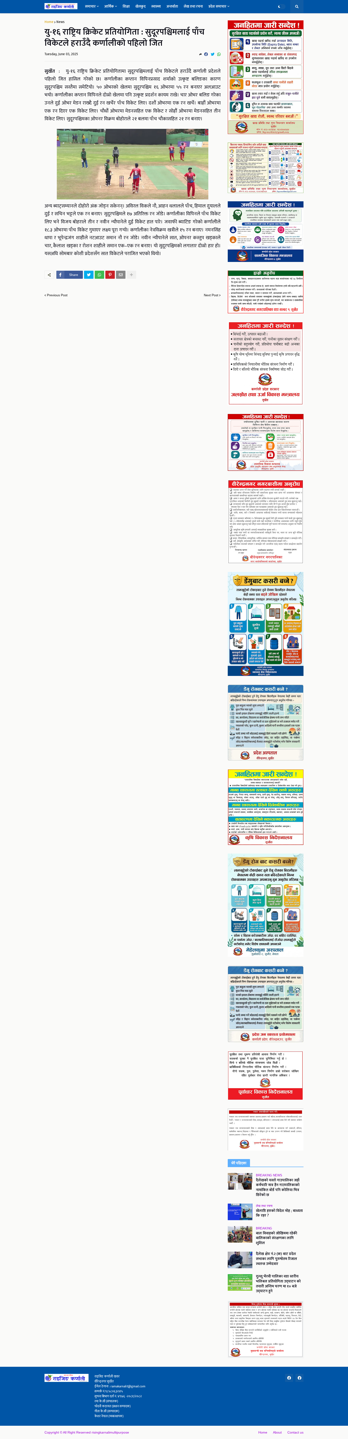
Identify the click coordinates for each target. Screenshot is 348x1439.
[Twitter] (212, 54)
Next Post (211, 295)
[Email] (120, 275)
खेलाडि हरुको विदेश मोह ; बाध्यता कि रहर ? (279, 1214)
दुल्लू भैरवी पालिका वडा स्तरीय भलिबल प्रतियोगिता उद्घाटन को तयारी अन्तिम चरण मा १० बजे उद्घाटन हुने (278, 1284)
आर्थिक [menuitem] (109, 6)
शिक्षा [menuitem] (126, 6)
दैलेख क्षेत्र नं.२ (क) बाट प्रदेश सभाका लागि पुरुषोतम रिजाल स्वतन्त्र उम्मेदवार (276, 1259)
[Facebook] (206, 54)
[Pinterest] (110, 275)
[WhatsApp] (219, 54)
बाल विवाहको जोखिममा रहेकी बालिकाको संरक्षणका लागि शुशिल (276, 1238)
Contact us (295, 1432)
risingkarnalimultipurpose (110, 1432)
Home (49, 22)
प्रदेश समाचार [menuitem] (217, 6)
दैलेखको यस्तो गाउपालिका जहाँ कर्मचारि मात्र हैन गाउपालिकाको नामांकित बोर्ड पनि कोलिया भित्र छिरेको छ (277, 1188)
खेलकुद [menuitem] (140, 6)
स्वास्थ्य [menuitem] (156, 6)
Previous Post (57, 295)
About (277, 1432)
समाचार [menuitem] (90, 6)
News (60, 22)
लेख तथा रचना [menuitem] (193, 6)
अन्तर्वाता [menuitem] (172, 6)
